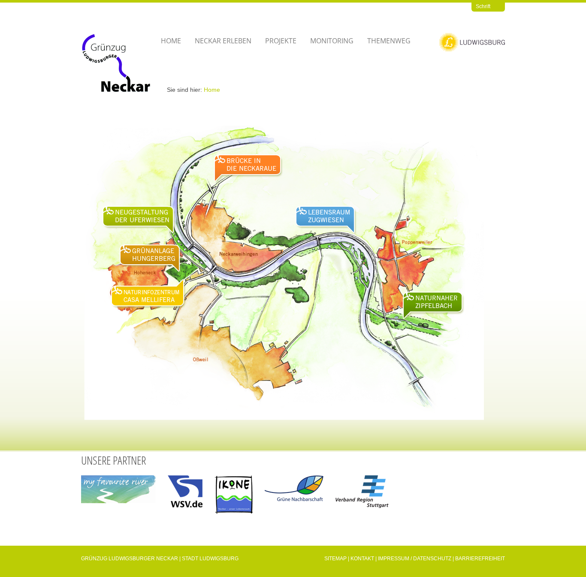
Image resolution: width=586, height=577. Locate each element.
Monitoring (331, 40)
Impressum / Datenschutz (414, 559)
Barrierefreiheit (480, 559)
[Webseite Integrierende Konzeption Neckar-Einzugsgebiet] (233, 498)
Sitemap (335, 559)
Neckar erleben (223, 40)
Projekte (280, 40)
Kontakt (362, 559)
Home (171, 40)
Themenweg (389, 40)
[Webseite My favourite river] (118, 493)
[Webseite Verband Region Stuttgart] (362, 495)
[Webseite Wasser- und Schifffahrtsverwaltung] (185, 495)
